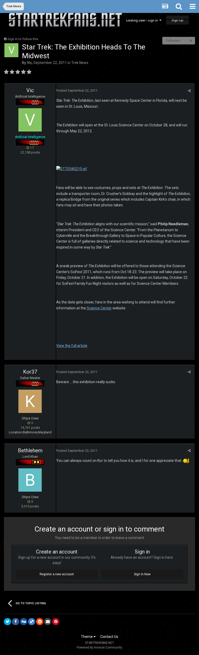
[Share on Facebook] (15, 621)
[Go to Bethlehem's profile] (30, 480)
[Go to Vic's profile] (11, 50)
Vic (29, 63)
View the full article (71, 346)
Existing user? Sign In (142, 20)
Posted (76, 90)
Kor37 (30, 372)
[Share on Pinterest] (55, 621)
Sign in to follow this (23, 39)
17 (31, 148)
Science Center (99, 308)
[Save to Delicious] (31, 621)
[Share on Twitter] (7, 621)
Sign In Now (142, 574)
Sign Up (177, 20)
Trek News (79, 63)
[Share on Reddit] (39, 621)
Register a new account (57, 574)
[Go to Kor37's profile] (30, 401)
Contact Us (109, 637)
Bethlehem (30, 450)
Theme (87, 637)
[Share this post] (189, 91)
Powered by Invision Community (99, 647)
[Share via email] (47, 621)
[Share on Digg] (23, 621)
